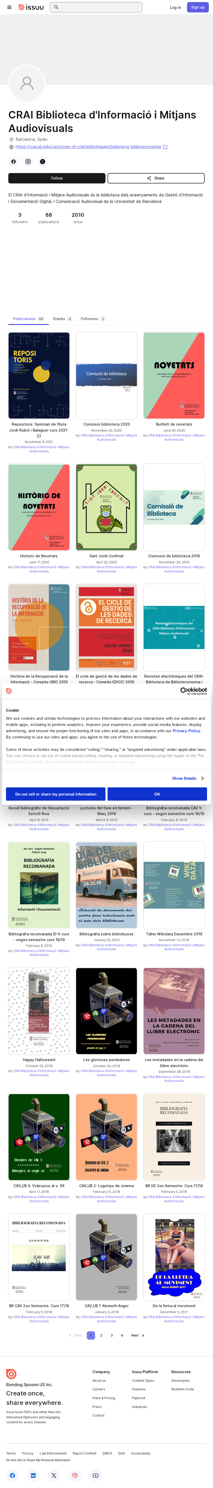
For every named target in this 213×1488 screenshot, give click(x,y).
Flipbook (138, 1398)
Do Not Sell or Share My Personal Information (38, 1460)
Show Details (184, 778)
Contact (98, 1415)
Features (139, 1389)
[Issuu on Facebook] (12, 1475)
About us (99, 1381)
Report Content (84, 1453)
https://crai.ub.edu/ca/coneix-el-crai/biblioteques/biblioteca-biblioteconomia (92, 146)
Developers (180, 1381)
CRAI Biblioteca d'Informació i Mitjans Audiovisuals (41, 449)
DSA (121, 1453)
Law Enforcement (53, 1453)
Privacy (28, 1453)
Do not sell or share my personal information (55, 794)
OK (157, 794)
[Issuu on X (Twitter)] (54, 1475)
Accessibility (141, 1453)
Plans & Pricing (103, 1398)
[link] (175, 7)
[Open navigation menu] (9, 7)
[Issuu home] (31, 7)
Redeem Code (182, 1389)
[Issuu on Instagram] (75, 1475)
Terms (11, 1453)
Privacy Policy (186, 731)
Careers (98, 1389)
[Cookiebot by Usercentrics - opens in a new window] (184, 691)
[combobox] (101, 7)
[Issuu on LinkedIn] (33, 1475)
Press (97, 1407)
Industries (139, 1407)
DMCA (107, 1453)
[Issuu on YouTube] (95, 1475)
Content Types (143, 1381)
